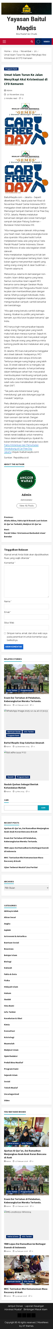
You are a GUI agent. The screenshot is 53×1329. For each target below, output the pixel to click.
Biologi (7, 961)
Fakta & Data (10, 974)
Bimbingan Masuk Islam (35, 1309)
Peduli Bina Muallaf (13, 1062)
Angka (7, 923)
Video (47, 41)
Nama (7, 601)
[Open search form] (32, 41)
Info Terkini (12, 690)
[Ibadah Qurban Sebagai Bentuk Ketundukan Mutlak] (26, 766)
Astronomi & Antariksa (15, 936)
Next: (25, 533)
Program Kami (11, 69)
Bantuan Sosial (14, 732)
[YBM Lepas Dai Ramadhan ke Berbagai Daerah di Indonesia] (26, 1225)
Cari (6, 800)
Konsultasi (9, 1031)
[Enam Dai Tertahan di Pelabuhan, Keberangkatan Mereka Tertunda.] (26, 679)
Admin (9, 90)
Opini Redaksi (10, 1056)
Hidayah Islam (11, 986)
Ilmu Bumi (9, 1005)
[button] (4, 41)
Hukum (7, 993)
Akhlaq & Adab (11, 911)
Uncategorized (11, 1094)
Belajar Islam (10, 955)
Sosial (7, 1081)
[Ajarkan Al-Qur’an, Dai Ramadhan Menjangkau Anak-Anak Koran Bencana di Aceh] (26, 1132)
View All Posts (26, 505)
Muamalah (9, 1043)
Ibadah (10, 777)
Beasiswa (8, 948)
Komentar (9, 563)
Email (7, 612)
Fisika (7, 980)
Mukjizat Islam (11, 1049)
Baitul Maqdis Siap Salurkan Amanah (24, 742)
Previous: (25, 520)
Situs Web (9, 622)
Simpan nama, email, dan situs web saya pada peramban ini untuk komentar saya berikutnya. (27, 636)
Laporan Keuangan (34, 1306)
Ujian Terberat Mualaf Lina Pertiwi (21, 867)
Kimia (7, 1024)
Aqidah (7, 930)
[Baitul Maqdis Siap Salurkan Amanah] (26, 724)
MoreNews (43, 1322)
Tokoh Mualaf (11, 1087)
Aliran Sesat (10, 917)
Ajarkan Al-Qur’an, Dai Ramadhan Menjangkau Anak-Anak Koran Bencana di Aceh (25, 1154)
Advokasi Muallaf (13, 1309)
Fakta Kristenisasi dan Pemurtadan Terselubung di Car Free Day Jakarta (21, 448)
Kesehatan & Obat (13, 1018)
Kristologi (9, 1037)
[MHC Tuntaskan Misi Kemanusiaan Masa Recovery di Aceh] (26, 1270)
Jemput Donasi (15, 1306)
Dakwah (8, 967)
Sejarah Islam (11, 1075)
